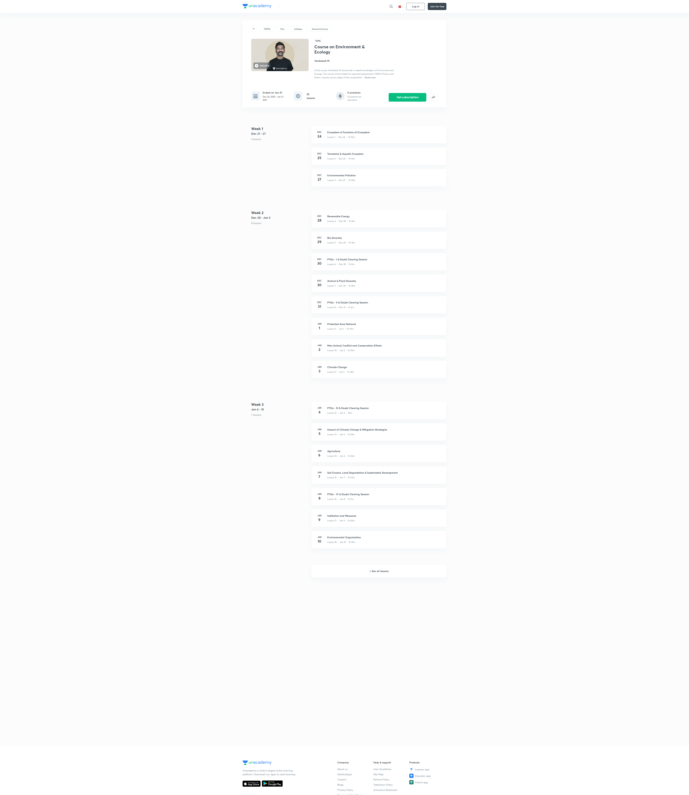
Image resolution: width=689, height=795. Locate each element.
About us (342, 769)
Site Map (378, 774)
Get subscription (407, 97)
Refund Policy (381, 779)
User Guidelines (382, 769)
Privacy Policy (345, 790)
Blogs (340, 784)
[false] (433, 97)
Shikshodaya (344, 774)
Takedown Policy (383, 784)
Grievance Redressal (385, 790)
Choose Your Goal (297, 6)
